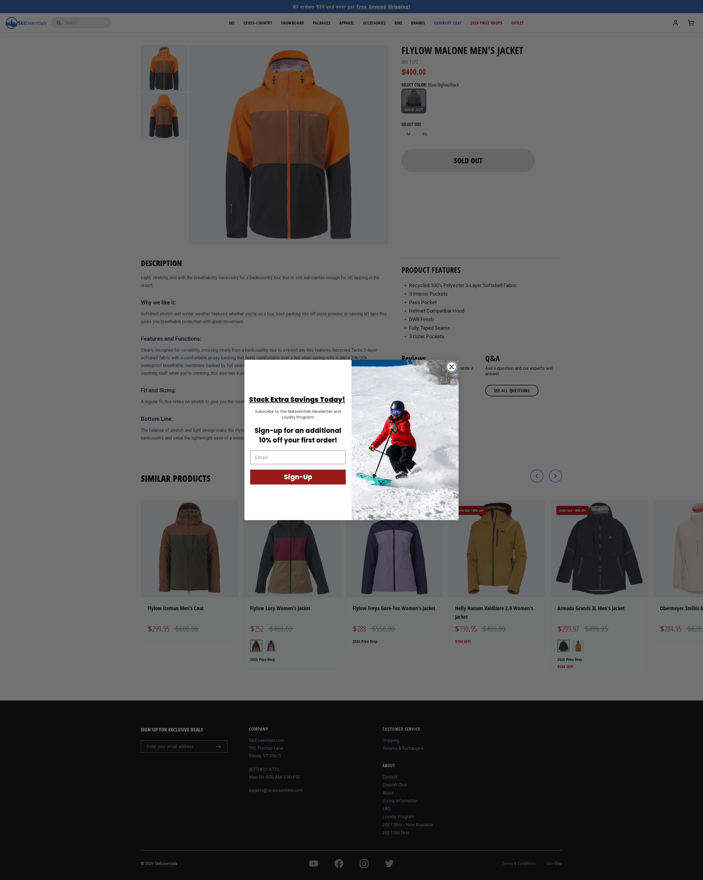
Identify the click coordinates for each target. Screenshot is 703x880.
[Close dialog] (451, 367)
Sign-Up (298, 476)
